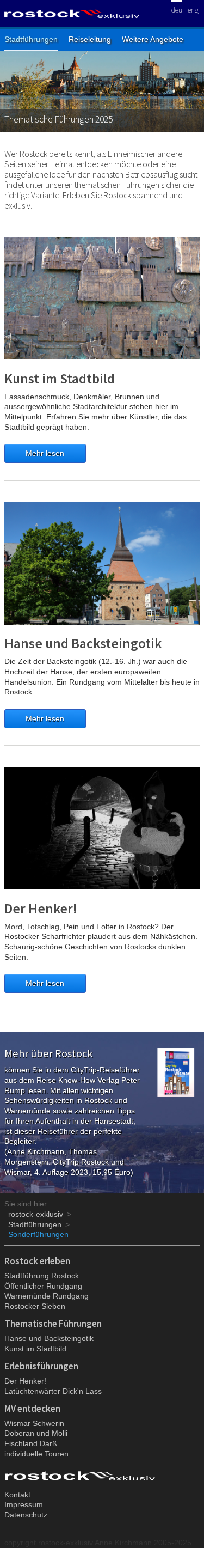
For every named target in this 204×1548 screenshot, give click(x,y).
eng (193, 9)
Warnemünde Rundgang (46, 1295)
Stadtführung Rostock (41, 1275)
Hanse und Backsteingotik (83, 643)
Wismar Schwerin (34, 1423)
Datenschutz (25, 1514)
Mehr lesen (45, 453)
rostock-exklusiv (35, 1214)
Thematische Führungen (53, 1324)
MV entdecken (32, 1409)
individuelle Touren (36, 1453)
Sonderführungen (38, 1234)
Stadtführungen (31, 39)
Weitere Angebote (152, 39)
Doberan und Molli (35, 1433)
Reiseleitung (90, 39)
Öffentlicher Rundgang (43, 1286)
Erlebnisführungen (41, 1366)
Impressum (23, 1504)
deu (176, 9)
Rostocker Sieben (34, 1306)
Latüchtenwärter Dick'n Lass (53, 1391)
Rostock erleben (37, 1261)
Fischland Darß (30, 1443)
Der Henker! (40, 908)
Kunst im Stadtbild (59, 378)
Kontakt (17, 1494)
